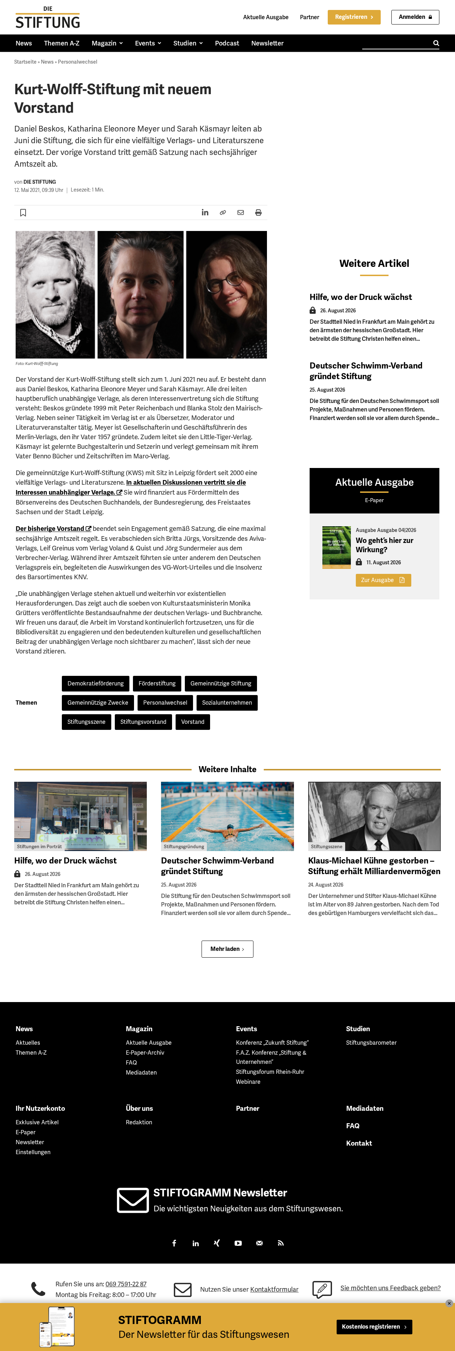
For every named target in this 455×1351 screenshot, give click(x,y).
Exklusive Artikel (37, 1122)
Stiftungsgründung (184, 847)
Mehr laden (225, 949)
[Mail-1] (259, 1244)
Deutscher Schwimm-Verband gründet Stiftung (366, 371)
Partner (309, 17)
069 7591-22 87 (126, 1284)
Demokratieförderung (96, 683)
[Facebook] (174, 1244)
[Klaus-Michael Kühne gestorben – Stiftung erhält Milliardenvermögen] (374, 816)
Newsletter (30, 1142)
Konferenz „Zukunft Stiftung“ (272, 1042)
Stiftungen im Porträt (39, 847)
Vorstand (192, 722)
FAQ (131, 1062)
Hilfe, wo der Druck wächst (361, 297)
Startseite (25, 62)
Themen (26, 702)
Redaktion (139, 1122)
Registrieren (351, 17)
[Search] (436, 43)
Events (246, 1029)
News (47, 62)
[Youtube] (238, 1244)
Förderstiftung (157, 683)
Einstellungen (33, 1152)
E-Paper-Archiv (145, 1052)
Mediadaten (141, 1072)
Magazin (139, 1029)
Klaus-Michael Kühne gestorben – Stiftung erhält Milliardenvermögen (374, 866)
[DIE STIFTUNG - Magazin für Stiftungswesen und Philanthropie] (48, 17)
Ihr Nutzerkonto (40, 1108)
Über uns (139, 1108)
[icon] (133, 1208)
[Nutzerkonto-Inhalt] (313, 312)
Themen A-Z (31, 1052)
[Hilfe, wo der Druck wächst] (80, 816)
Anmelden (412, 17)
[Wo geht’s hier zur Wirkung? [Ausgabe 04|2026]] (336, 547)
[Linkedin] (195, 1244)
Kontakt (359, 1143)
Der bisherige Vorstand (50, 529)
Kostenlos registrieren (371, 1326)
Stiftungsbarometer (371, 1042)
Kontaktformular (274, 1289)
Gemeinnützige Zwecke (98, 702)
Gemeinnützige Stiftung (221, 683)
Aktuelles (28, 1042)
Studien (358, 1029)
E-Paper (26, 1132)
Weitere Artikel (374, 263)
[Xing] (217, 1244)
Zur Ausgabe (377, 580)
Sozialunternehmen (227, 702)
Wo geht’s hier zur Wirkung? (384, 545)
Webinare (248, 1082)
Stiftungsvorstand (143, 722)
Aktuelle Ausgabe (266, 17)
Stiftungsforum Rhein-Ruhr (270, 1072)
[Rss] (281, 1244)
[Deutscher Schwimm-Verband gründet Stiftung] (227, 816)
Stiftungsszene (87, 722)
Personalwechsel (77, 62)
